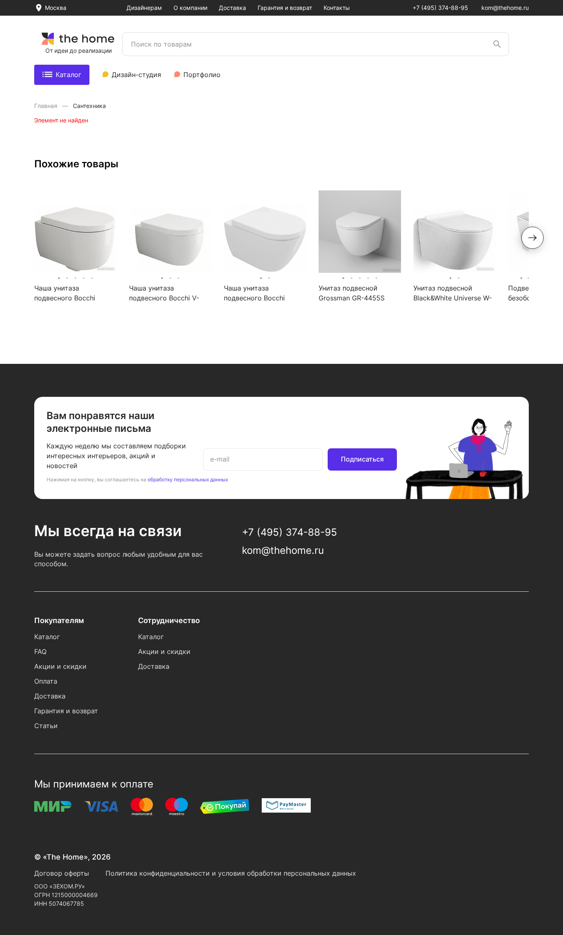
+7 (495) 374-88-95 (440, 7)
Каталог (68, 74)
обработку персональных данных (188, 479)
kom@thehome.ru (505, 7)
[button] (532, 238)
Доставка (232, 7)
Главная (46, 105)
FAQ (40, 651)
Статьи (46, 726)
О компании (190, 7)
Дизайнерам (144, 7)
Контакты (337, 7)
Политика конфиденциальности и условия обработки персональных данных (231, 873)
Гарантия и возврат (285, 7)
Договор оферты (61, 873)
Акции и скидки (60, 666)
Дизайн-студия (136, 74)
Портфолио (202, 74)
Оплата (45, 681)
